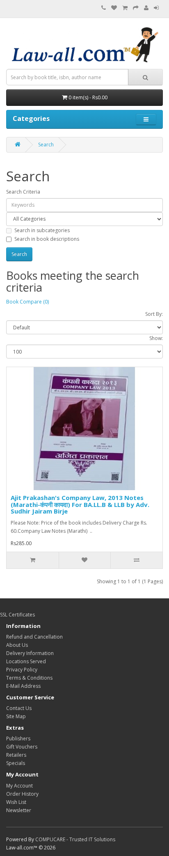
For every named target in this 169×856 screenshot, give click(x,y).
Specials (15, 763)
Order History (22, 793)
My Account (19, 785)
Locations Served (26, 661)
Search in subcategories (42, 230)
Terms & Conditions (29, 677)
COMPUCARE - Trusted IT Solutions (75, 839)
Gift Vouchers (21, 746)
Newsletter (18, 810)
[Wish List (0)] (114, 8)
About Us (17, 644)
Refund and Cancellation (34, 636)
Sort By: (154, 313)
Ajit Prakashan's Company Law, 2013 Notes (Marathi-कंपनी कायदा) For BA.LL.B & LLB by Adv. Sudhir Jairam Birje (80, 504)
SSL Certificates (17, 614)
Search (46, 144)
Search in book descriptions (46, 238)
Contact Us (19, 708)
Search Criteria (23, 191)
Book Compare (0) (27, 301)
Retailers (16, 754)
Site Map (16, 716)
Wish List (16, 802)
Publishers (18, 738)
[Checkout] (136, 8)
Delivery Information (30, 653)
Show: (156, 338)
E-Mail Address (23, 686)
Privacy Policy (21, 669)
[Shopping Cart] (125, 8)
